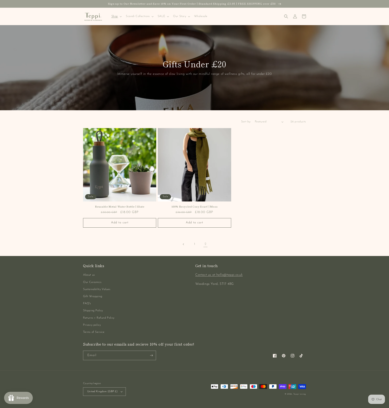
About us (89, 274)
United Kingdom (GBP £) (102, 391)
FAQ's (87, 303)
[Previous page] (183, 244)
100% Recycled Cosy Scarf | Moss (194, 206)
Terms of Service (94, 332)
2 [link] (205, 244)
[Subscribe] (151, 355)
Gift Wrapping (92, 296)
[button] (116, 16)
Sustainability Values (96, 289)
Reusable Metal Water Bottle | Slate (119, 206)
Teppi (296, 394)
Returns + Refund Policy (98, 317)
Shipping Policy (93, 310)
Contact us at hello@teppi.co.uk (219, 274)
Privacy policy (92, 325)
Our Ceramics (92, 282)
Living (303, 394)
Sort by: (246, 121)
